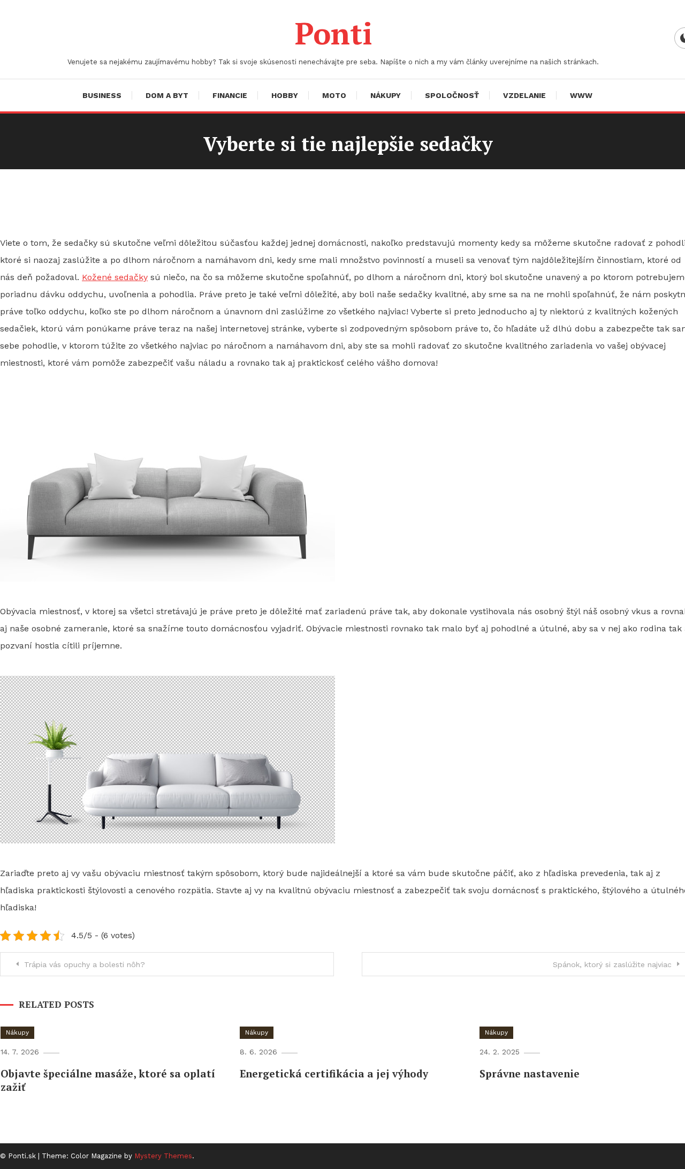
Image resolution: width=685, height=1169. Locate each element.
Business (101, 95)
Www (581, 95)
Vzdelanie (524, 95)
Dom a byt (167, 95)
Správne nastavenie (530, 1073)
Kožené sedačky (115, 277)
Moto (334, 95)
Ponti (333, 33)
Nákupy (385, 95)
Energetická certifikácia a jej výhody (334, 1073)
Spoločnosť (452, 95)
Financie (229, 95)
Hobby (284, 95)
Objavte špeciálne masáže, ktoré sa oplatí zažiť (108, 1080)
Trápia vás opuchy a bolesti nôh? (84, 964)
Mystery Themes (163, 1156)
